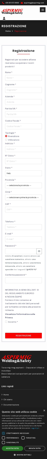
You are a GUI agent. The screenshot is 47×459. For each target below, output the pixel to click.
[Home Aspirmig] (12, 11)
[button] (4, 18)
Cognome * (10, 84)
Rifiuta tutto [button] (35, 448)
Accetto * (13, 322)
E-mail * (9, 233)
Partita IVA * (11, 108)
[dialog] (23, 433)
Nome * (8, 72)
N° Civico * (10, 155)
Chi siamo (8, 399)
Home (8, 31)
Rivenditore (13, 136)
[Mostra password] (39, 251)
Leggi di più (35, 428)
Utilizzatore (13, 140)
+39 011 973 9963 (12, 3)
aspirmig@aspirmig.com (34, 3)
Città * (8, 192)
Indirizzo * (10, 143)
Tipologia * (10, 133)
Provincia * (10, 180)
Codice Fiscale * (13, 120)
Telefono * (10, 221)
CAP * (8, 204)
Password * (10, 245)
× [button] (44, 411)
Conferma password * (16, 274)
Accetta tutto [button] (12, 448)
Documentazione (11, 405)
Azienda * (10, 96)
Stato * (8, 167)
